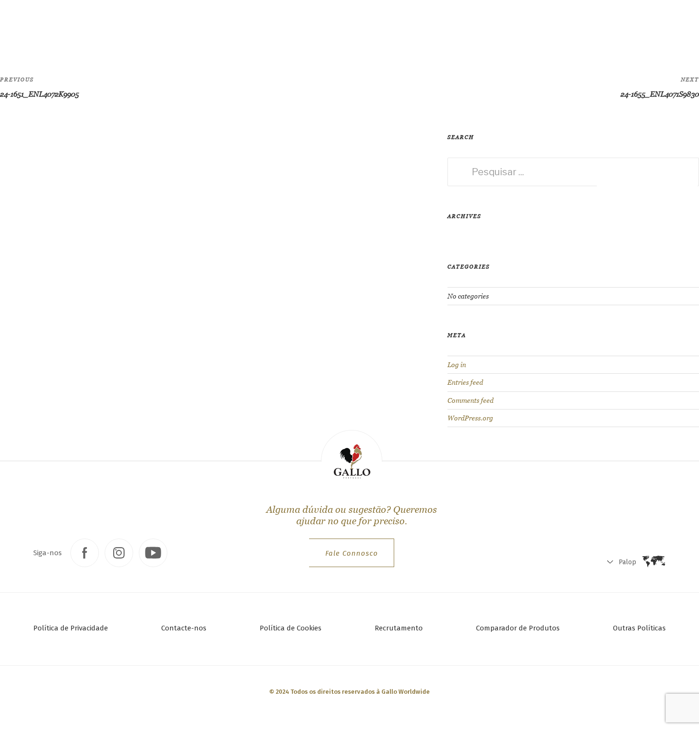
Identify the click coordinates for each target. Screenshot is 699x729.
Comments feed (470, 400)
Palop (588, 29)
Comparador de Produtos (518, 628)
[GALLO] (27, 27)
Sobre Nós (235, 26)
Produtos (133, 26)
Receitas (183, 26)
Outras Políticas (639, 628)
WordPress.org (470, 418)
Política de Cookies (290, 628)
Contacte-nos (183, 628)
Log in (456, 365)
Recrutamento (399, 628)
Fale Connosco (351, 553)
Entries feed (465, 382)
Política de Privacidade (70, 628)
